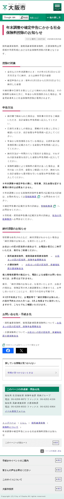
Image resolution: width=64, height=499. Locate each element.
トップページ (9, 423)
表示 (56, 442)
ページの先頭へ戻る (53, 451)
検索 (26, 17)
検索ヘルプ (34, 18)
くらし (23, 423)
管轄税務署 (31, 196)
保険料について (10, 427)
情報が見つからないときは (20, 373)
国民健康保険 (38, 423)
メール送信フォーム (15, 411)
